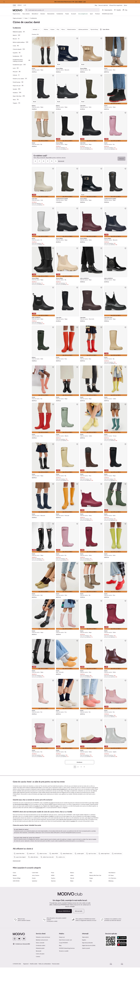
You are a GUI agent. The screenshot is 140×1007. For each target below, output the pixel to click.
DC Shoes (111, 875)
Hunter (34, 878)
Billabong (111, 881)
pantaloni (73, 821)
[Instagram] (14, 938)
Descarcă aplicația (103, 5)
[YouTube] (19, 938)
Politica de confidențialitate (45, 963)
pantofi (51, 802)
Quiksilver (34, 881)
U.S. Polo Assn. (112, 878)
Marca (63, 29)
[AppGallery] (122, 944)
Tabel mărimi (85, 937)
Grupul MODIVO (63, 942)
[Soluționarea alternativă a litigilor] (111, 964)
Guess (14, 872)
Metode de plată (40, 948)
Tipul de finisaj (94, 29)
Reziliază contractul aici (42, 940)
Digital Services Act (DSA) (88, 945)
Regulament (26, 963)
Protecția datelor (55, 963)
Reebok (15, 875)
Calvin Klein (35, 872)
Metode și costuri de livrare (43, 937)
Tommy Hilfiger (17, 878)
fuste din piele (39, 807)
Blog (96, 5)
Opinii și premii (86, 948)
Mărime (46, 29)
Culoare (52, 29)
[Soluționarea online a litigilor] (122, 964)
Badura (72, 872)
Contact (38, 956)
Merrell (72, 878)
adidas (72, 875)
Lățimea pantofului (83, 29)
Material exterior (71, 29)
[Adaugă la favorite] (53, 38)
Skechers (53, 881)
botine (57, 806)
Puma (52, 872)
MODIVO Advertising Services (67, 948)
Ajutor (125, 5)
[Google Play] (122, 937)
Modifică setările (33, 963)
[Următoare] (136, 1)
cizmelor (37, 806)
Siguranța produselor (87, 942)
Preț (58, 29)
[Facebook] (24, 938)
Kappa (91, 878)
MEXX (52, 875)
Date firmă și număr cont (65, 940)
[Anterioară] (4, 1)
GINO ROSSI (16, 881)
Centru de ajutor (40, 953)
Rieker (72, 881)
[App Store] (122, 941)
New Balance (112, 872)
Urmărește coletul (40, 945)
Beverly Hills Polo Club (95, 875)
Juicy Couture (35, 875)
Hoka (90, 872)
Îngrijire (84, 940)
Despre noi (62, 937)
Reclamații (38, 951)
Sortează (35, 29)
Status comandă (40, 942)
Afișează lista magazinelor (115, 5)
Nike (90, 881)
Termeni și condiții (63, 951)
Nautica (53, 878)
